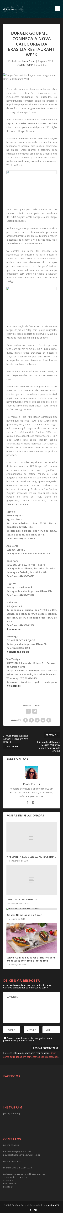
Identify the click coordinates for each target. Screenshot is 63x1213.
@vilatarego (13, 685)
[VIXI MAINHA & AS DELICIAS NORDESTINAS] (31, 837)
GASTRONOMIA (24, 64)
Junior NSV (53, 1205)
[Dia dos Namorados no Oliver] (31, 909)
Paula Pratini (28, 61)
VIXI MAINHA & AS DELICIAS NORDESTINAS (31, 856)
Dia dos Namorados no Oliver (24, 914)
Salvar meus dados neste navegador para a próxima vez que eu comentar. (27, 1039)
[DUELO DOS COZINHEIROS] (31, 880)
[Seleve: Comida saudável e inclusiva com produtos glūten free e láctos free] (31, 938)
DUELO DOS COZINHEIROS (21, 899)
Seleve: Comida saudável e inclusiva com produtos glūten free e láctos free (30, 959)
